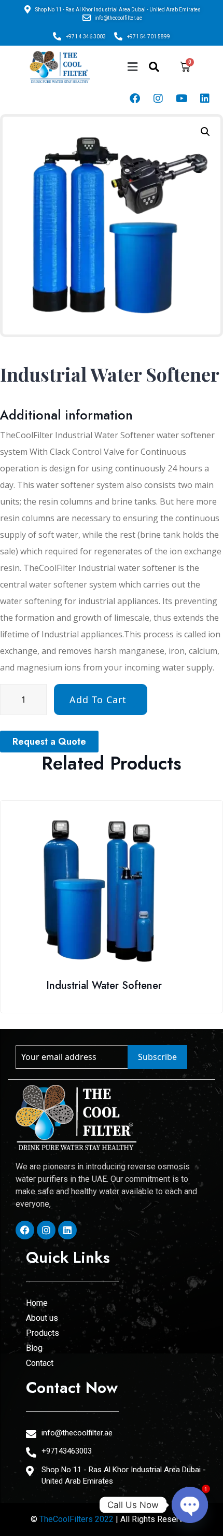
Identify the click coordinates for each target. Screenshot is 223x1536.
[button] (132, 67)
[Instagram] (158, 98)
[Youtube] (181, 98)
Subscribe (157, 1057)
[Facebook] (134, 98)
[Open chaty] (190, 1505)
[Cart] (185, 67)
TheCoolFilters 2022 (76, 1519)
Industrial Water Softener (104, 985)
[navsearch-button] (154, 67)
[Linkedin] (204, 98)
